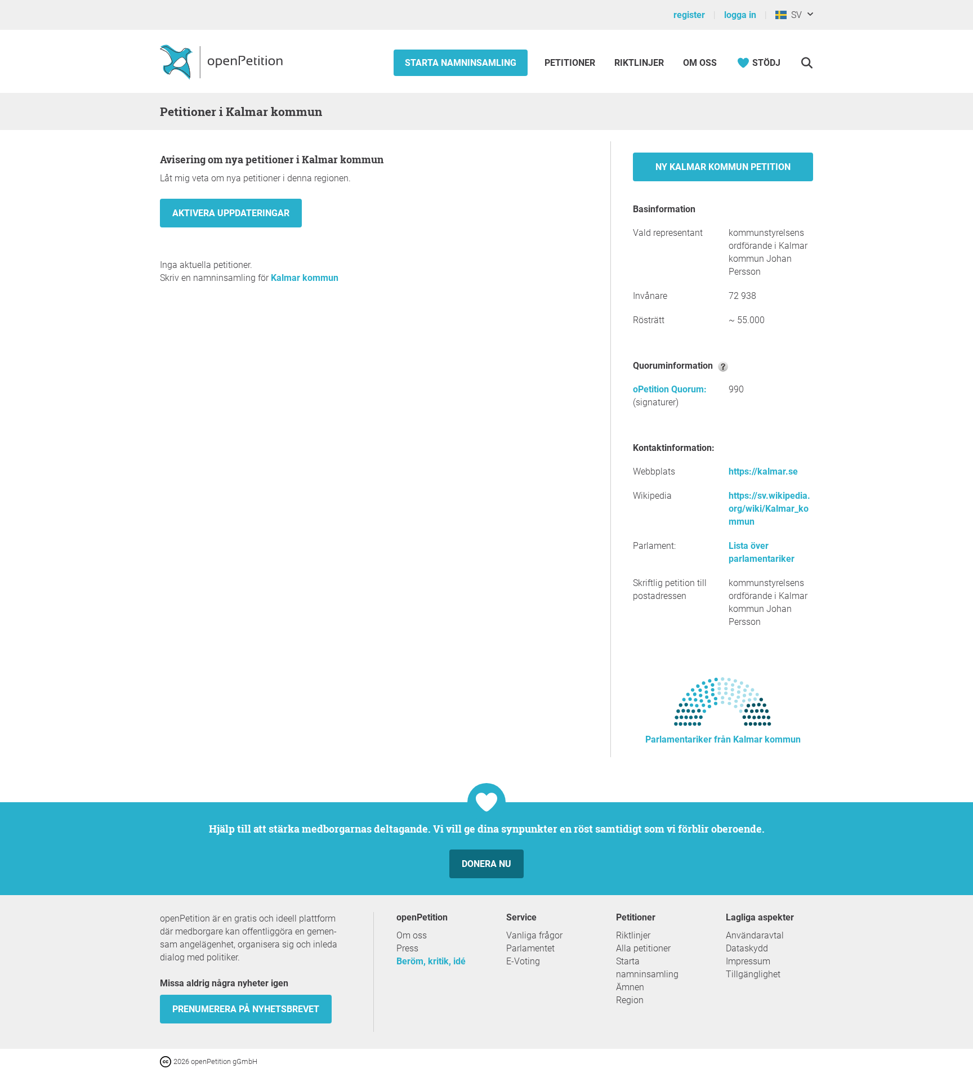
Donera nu (486, 864)
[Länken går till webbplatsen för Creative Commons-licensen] (166, 1061)
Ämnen (630, 987)
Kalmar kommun (304, 277)
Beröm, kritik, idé (431, 961)
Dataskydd (747, 948)
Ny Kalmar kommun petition (723, 167)
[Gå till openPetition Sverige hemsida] (222, 61)
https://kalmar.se (763, 471)
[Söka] (807, 62)
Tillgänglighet (753, 974)
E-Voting (523, 961)
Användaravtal (755, 935)
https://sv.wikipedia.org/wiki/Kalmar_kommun (769, 508)
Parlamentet (530, 948)
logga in (740, 15)
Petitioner (570, 62)
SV (794, 15)
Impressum (748, 961)
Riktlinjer (639, 62)
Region (630, 1000)
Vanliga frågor (534, 935)
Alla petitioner (643, 948)
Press (407, 948)
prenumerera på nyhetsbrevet (245, 1009)
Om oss (700, 62)
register (689, 15)
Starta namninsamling (460, 62)
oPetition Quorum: (670, 389)
